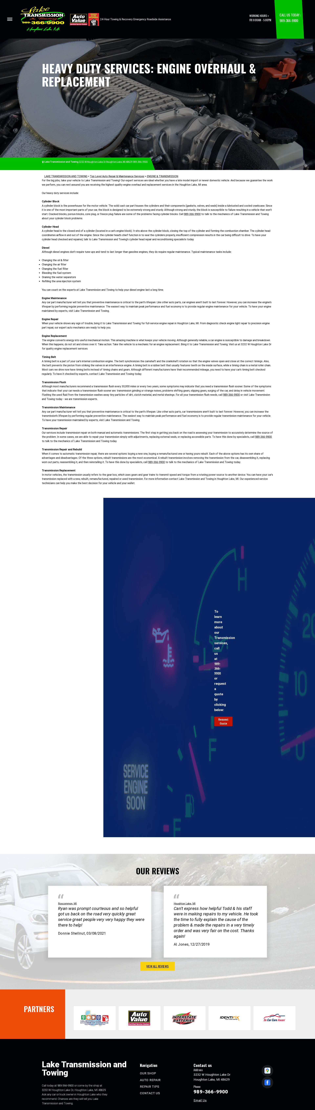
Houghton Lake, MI (185, 903)
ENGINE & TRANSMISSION (162, 176)
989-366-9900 (289, 20)
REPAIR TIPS (149, 1086)
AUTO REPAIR (150, 1080)
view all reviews (157, 966)
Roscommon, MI (67, 903)
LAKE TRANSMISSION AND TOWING (65, 176)
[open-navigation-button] (9, 19)
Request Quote (223, 721)
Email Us (200, 1100)
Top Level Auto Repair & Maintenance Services (117, 176)
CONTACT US (150, 1093)
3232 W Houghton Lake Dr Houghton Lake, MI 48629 (105, 161)
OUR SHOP (148, 1073)
